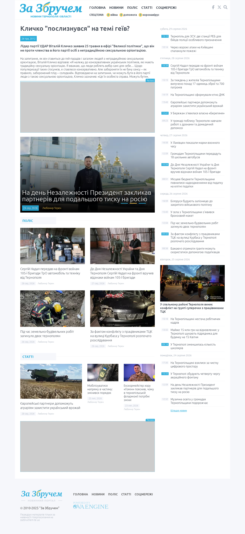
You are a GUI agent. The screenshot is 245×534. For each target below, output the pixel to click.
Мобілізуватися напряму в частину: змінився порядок (100, 389)
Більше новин (179, 410)
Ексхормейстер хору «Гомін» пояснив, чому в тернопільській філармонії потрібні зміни (139, 393)
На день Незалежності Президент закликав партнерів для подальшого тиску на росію (195, 388)
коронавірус (151, 15)
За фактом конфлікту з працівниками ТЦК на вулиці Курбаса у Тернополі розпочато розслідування (121, 336)
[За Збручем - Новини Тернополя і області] (51, 8)
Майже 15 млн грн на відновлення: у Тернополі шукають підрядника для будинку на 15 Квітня (195, 333)
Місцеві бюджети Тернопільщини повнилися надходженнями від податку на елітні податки (197, 183)
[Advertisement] (87, 107)
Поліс (132, 7)
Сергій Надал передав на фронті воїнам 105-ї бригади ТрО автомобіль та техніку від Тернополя (50, 273)
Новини (116, 7)
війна (114, 15)
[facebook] (213, 8)
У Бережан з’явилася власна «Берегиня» (198, 113)
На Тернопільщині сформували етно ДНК (198, 94)
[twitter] (219, 8)
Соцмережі (166, 7)
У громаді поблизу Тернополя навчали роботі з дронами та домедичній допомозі (196, 124)
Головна (97, 7)
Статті (146, 7)
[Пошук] (225, 7)
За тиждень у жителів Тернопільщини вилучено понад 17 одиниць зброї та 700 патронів (197, 84)
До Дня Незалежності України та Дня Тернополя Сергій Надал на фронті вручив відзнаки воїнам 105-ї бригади (122, 273)
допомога (130, 15)
